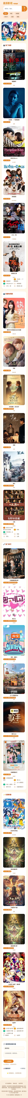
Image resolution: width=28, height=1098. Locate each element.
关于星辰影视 (8, 1083)
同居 (17, 529)
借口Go (17, 780)
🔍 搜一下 (24, 8)
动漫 (12, 16)
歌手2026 (7, 787)
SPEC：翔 (7, 286)
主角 (17, 536)
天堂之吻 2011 (8, 283)
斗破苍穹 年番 (8, 1031)
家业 (6, 536)
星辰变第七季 (19, 1031)
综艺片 (6, 16)
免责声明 (21, 1083)
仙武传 (17, 1035)
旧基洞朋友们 (19, 787)
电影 (11, 13)
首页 (6, 13)
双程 (17, 534)
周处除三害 (18, 286)
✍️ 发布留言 (8, 1061)
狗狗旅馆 (18, 283)
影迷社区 (15, 1083)
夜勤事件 (7, 281)
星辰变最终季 (19, 1028)
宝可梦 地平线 (8, 1028)
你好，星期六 (8, 784)
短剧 (18, 16)
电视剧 (17, 13)
